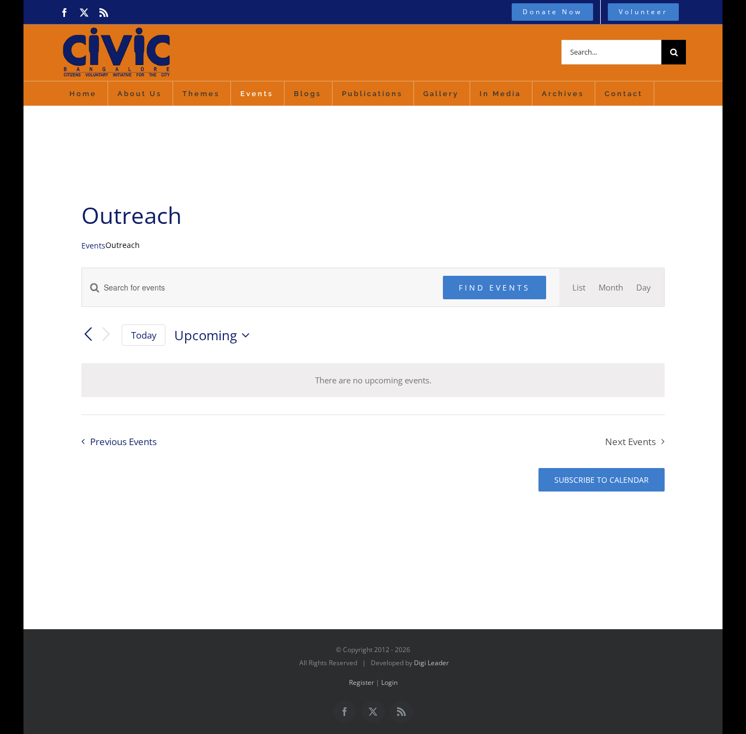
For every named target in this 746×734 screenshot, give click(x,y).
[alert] (373, 380)
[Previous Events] (87, 335)
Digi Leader (431, 662)
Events (93, 245)
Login (389, 682)
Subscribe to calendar (601, 479)
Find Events (494, 287)
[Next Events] (106, 335)
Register (361, 682)
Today (144, 335)
